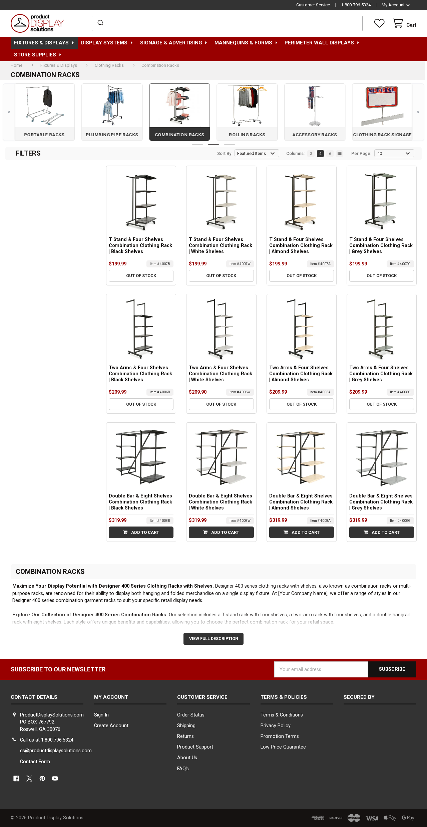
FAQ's (183, 769)
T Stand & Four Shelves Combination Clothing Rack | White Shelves (220, 245)
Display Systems (104, 43)
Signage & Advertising (171, 43)
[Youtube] (55, 778)
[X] (29, 778)
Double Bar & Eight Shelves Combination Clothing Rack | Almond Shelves (301, 502)
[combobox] (227, 23)
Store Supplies (35, 55)
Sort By (224, 153)
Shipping (186, 726)
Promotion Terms (280, 736)
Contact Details (34, 697)
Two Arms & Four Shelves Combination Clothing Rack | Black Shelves (140, 374)
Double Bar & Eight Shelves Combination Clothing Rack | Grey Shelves (381, 502)
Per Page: (361, 153)
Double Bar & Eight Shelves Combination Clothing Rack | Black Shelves (140, 502)
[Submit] (100, 23)
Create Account (111, 726)
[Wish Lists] (380, 23)
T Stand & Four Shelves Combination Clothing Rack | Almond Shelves (301, 245)
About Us (187, 758)
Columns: (295, 153)
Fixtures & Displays (41, 43)
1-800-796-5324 (356, 4)
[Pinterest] (42, 778)
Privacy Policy (276, 726)
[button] (380, 723)
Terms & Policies (284, 697)
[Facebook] (16, 778)
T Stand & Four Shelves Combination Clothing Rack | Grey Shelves (381, 245)
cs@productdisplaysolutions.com (56, 751)
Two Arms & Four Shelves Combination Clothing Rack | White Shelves (220, 374)
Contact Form (35, 762)
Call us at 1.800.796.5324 (46, 740)
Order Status (190, 715)
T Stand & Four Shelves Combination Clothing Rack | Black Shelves (140, 245)
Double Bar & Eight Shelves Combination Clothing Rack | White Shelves (220, 502)
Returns (185, 736)
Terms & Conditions (282, 715)
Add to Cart (144, 532)
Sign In (101, 715)
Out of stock (141, 275)
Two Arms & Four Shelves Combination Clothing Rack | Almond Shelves (301, 374)
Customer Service (313, 4)
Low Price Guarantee (283, 747)
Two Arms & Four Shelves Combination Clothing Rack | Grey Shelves (381, 374)
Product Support (195, 747)
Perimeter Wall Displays (319, 43)
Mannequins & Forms (243, 43)
